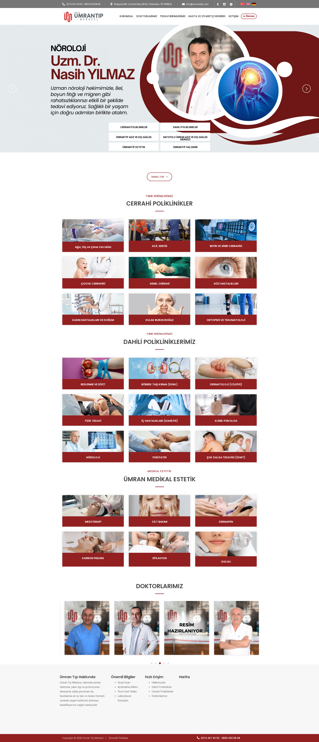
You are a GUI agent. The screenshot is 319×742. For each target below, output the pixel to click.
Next (306, 88)
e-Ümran (248, 16)
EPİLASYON (160, 558)
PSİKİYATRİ (159, 457)
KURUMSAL (126, 16)
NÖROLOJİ (93, 457)
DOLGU (226, 562)
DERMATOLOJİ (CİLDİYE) (226, 384)
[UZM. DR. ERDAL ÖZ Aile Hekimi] (139, 628)
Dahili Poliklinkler (162, 687)
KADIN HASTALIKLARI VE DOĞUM (93, 320)
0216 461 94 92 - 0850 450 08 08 (83, 4)
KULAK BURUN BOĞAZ (160, 320)
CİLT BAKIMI (159, 522)
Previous (12, 88)
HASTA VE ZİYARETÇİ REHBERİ (206, 16)
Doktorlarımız (159, 696)
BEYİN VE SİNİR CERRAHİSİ (226, 246)
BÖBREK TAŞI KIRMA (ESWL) (159, 384)
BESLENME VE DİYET (93, 384)
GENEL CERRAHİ (159, 284)
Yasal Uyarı (124, 682)
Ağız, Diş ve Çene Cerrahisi (93, 247)
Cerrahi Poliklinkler (162, 691)
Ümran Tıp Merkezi (93, 738)
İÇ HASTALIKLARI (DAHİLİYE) (159, 421)
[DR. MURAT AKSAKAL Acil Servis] (89, 628)
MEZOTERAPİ (93, 522)
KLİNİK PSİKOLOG (226, 421)
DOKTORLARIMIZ (146, 16)
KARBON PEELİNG (93, 558)
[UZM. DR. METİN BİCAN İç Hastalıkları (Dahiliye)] (239, 628)
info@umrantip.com (197, 4)
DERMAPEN (226, 522)
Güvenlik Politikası (118, 738)
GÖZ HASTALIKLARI (226, 284)
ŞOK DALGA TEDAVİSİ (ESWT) (226, 457)
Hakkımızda (158, 682)
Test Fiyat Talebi (127, 691)
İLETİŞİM (233, 16)
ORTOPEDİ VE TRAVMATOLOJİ (226, 320)
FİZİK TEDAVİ (93, 421)
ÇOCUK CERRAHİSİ (93, 284)
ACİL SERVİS (159, 246)
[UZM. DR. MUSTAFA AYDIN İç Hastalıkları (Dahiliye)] (189, 628)
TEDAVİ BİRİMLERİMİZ (173, 16)
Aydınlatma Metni (128, 687)
